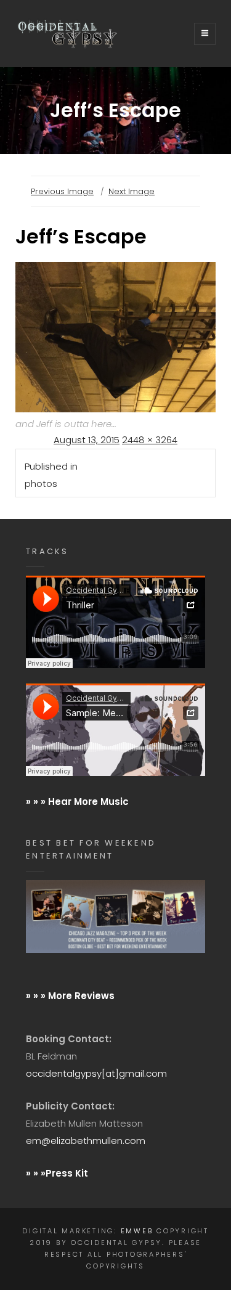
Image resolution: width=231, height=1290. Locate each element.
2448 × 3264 (149, 439)
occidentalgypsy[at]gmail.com (96, 1073)
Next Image (131, 191)
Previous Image (62, 191)
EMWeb (137, 1231)
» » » (36, 1173)
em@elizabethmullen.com (85, 1140)
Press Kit (67, 1173)
